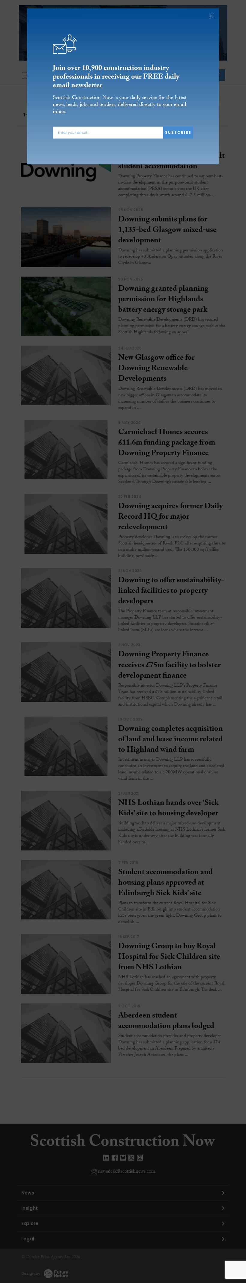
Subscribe (178, 132)
